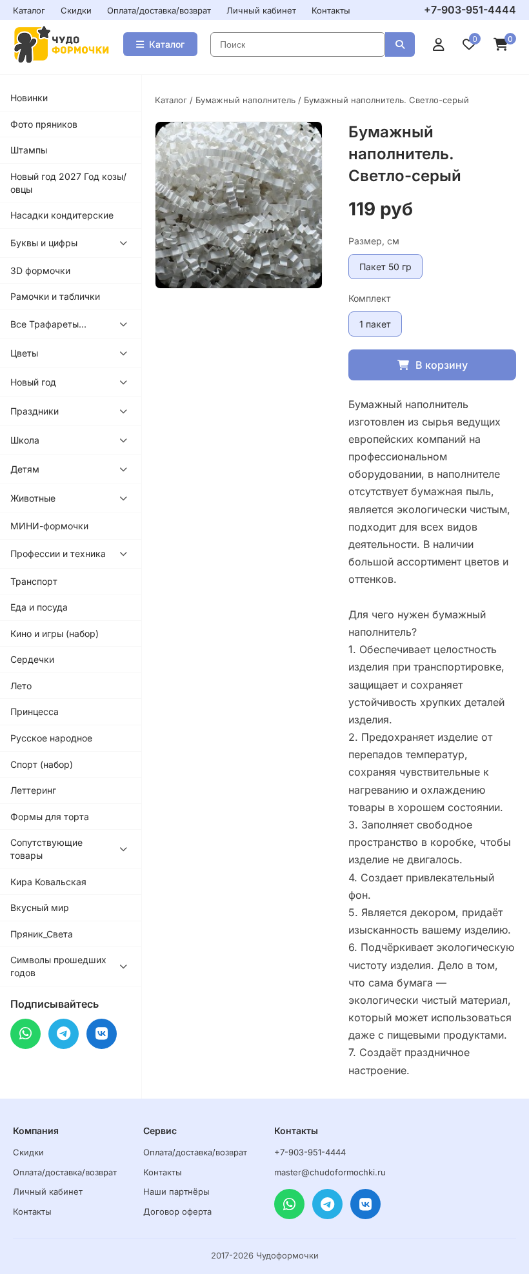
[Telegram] (63, 1034)
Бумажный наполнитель (245, 100)
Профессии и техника (58, 553)
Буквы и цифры (43, 242)
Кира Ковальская (48, 881)
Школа (24, 440)
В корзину (441, 364)
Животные (32, 498)
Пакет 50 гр (385, 266)
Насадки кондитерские (62, 215)
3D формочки (40, 270)
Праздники (34, 411)
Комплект (369, 298)
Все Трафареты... (48, 323)
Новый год (33, 382)
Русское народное (51, 737)
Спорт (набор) (41, 764)
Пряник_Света (41, 933)
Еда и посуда (39, 607)
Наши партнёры (176, 1191)
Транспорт (33, 581)
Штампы (28, 149)
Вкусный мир (39, 907)
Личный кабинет (261, 10)
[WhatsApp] (25, 1034)
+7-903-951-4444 (470, 9)
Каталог (29, 10)
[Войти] (439, 44)
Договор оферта (177, 1211)
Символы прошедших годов (58, 966)
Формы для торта (49, 816)
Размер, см (373, 240)
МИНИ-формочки (49, 525)
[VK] (101, 1034)
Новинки (29, 97)
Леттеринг (33, 790)
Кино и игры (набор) (54, 633)
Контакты (331, 10)
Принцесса (34, 711)
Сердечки (32, 659)
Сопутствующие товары (46, 849)
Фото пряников (43, 124)
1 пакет (375, 323)
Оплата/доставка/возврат (159, 10)
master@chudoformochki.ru (330, 1172)
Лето (21, 685)
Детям (24, 469)
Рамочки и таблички (55, 296)
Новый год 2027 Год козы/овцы (68, 183)
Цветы (24, 353)
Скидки (76, 10)
